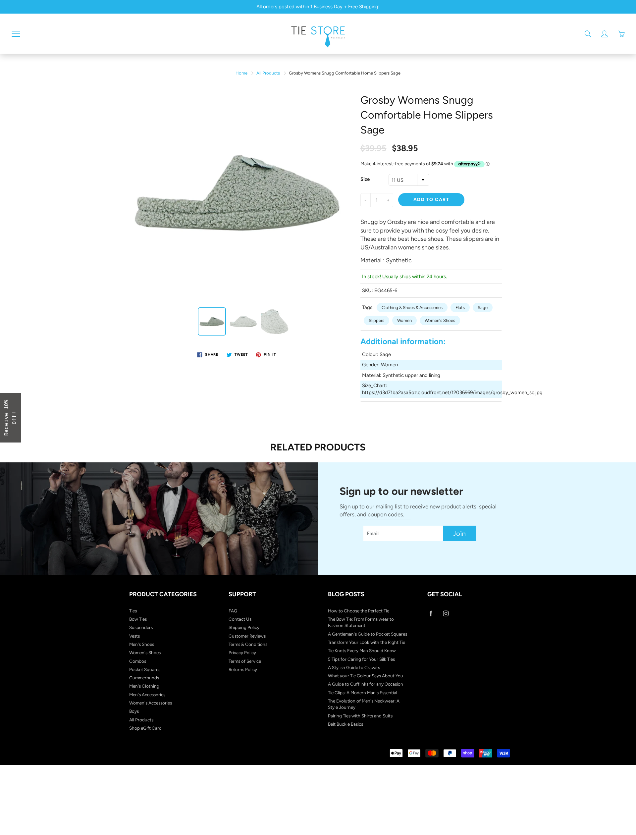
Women (404, 320)
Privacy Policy (242, 652)
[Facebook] (431, 613)
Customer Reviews (247, 636)
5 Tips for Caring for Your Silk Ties (361, 659)
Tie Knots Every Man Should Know (362, 650)
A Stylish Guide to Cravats (354, 667)
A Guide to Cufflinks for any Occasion (365, 684)
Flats (460, 307)
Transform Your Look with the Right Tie (366, 642)
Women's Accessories (150, 702)
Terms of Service (245, 661)
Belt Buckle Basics (345, 724)
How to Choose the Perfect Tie (358, 610)
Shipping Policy (244, 627)
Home (241, 73)
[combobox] (409, 180)
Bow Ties (138, 619)
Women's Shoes (440, 320)
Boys (134, 711)
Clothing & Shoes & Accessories (412, 307)
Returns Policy (243, 669)
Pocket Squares (144, 669)
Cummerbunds (144, 677)
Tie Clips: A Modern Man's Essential (362, 692)
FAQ (233, 610)
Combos (137, 661)
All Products (268, 73)
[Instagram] (445, 613)
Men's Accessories (147, 694)
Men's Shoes (141, 644)
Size (365, 179)
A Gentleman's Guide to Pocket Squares (367, 634)
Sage (483, 307)
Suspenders (141, 627)
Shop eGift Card (145, 728)
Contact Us (240, 619)
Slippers (376, 320)
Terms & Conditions (248, 644)
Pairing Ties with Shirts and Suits (360, 715)
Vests (134, 636)
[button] (10, 418)
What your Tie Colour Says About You (365, 675)
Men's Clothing (144, 686)
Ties (133, 610)
